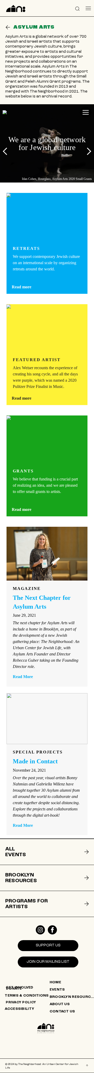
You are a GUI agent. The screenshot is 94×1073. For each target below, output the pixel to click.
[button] (77, 8)
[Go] (7, 27)
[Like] (40, 929)
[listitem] (47, 852)
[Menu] (88, 8)
